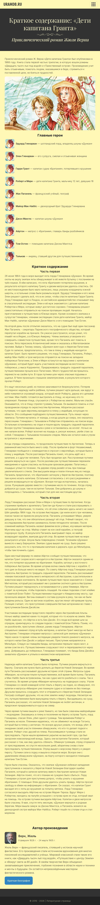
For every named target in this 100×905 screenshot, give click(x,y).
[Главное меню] (93, 4)
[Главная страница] (12, 4)
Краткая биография (18, 880)
